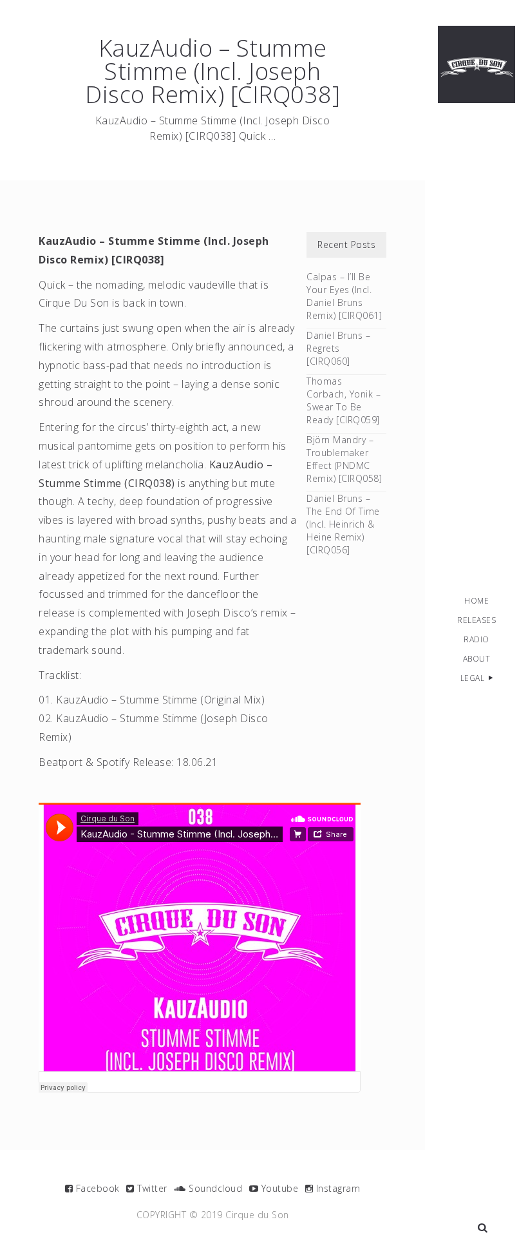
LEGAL (472, 678)
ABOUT (477, 658)
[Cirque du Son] (476, 64)
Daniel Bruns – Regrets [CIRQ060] (338, 348)
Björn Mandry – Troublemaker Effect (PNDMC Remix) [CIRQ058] (344, 459)
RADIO (476, 639)
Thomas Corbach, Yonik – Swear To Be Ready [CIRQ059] (343, 400)
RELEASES (476, 620)
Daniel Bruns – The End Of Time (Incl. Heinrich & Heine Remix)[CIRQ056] (343, 524)
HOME (476, 600)
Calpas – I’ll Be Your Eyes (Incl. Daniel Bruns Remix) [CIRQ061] (344, 296)
